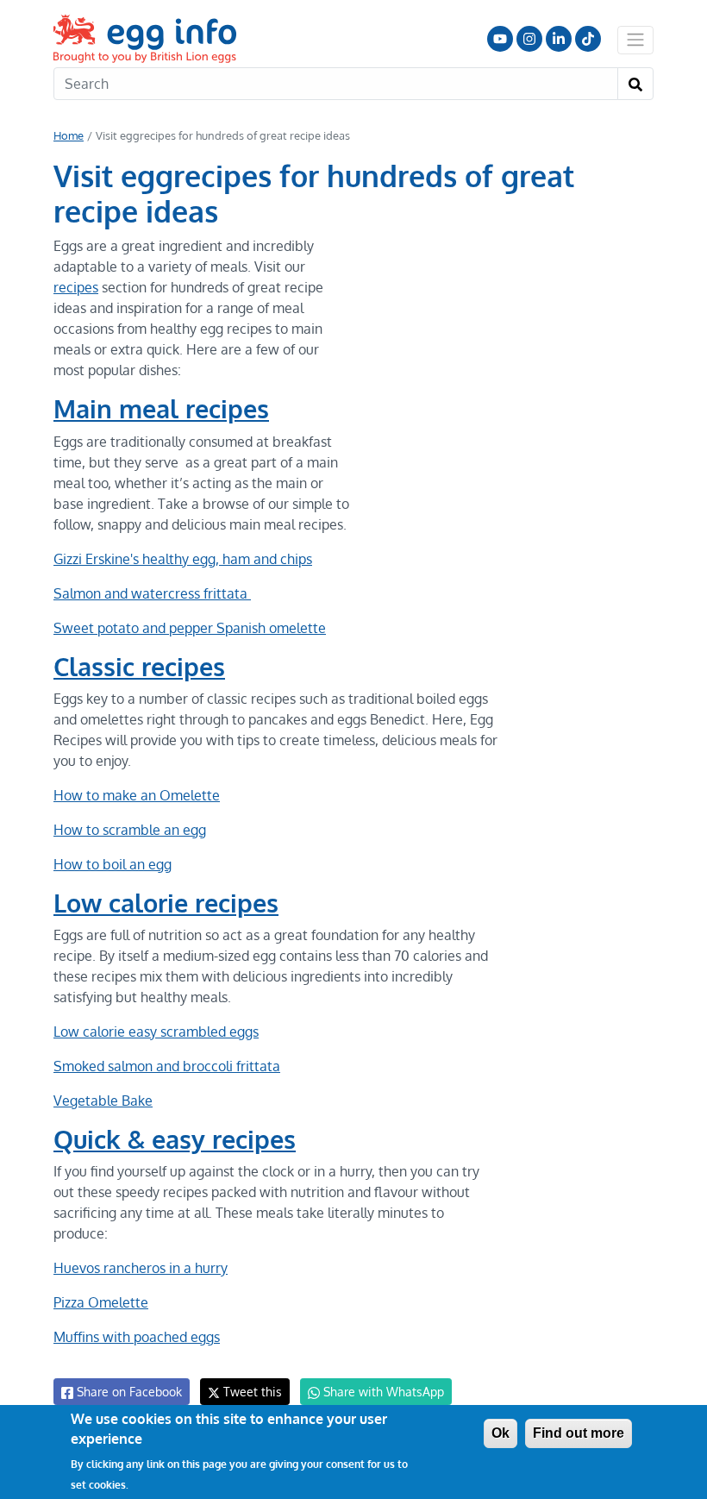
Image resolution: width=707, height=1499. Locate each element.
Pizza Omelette (100, 1302)
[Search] (635, 83)
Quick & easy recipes (174, 1139)
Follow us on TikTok (588, 39)
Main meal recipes (161, 408)
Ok (500, 1433)
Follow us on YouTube (500, 39)
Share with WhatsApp (382, 1391)
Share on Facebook (127, 1391)
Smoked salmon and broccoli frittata (166, 1066)
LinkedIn (559, 39)
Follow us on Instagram (529, 39)
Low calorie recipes (165, 903)
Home (68, 135)
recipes (75, 287)
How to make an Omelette (136, 795)
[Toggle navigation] (635, 39)
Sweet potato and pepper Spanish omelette (189, 628)
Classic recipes (139, 666)
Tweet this (251, 1391)
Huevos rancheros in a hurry (140, 1267)
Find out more (578, 1433)
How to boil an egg (112, 864)
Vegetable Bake (103, 1100)
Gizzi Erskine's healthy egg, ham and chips (182, 559)
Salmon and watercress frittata (152, 593)
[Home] (146, 38)
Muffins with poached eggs (136, 1336)
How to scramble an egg (129, 829)
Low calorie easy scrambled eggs (156, 1031)
